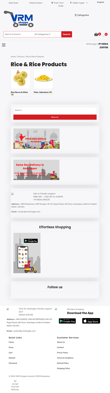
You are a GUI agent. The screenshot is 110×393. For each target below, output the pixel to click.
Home (13, 56)
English (100, 2)
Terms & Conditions (65, 358)
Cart (10, 353)
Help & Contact (35, 3)
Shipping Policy (63, 368)
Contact (60, 347)
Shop (11, 347)
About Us (61, 342)
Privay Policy (62, 353)
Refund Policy (63, 363)
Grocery (21, 56)
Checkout (13, 363)
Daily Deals (13, 3)
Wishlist (12, 358)
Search (66, 34)
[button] (36, 45)
